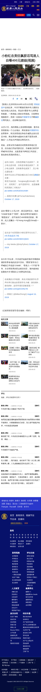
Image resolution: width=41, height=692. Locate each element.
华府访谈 (15, 572)
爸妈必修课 (15, 605)
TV (29, 15)
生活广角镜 (14, 616)
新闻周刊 (15, 569)
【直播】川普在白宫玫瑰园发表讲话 (14, 350)
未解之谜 (15, 592)
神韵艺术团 (14, 669)
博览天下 (21, 544)
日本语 (19, 507)
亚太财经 (15, 583)
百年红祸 (26, 635)
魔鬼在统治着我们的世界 (31, 627)
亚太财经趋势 (16, 580)
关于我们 (14, 660)
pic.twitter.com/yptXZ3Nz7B (16, 289)
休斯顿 (35, 501)
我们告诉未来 (27, 616)
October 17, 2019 (12, 199)
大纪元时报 (24, 669)
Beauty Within (14, 630)
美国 (14, 49)
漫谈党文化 (26, 646)
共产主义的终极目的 (29, 625)
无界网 (4, 675)
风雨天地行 (26, 638)
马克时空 (30, 580)
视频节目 (30, 515)
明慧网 (27, 672)
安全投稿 (14, 662)
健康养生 (29, 588)
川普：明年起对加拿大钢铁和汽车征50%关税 (34, 364)
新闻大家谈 (30, 556)
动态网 (34, 672)
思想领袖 (30, 567)
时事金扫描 (30, 561)
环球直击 (15, 558)
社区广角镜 (15, 577)
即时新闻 (29, 541)
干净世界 (34, 669)
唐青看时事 (30, 574)
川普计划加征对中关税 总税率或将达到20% (34, 326)
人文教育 (15, 588)
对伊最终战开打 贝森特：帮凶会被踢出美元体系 (14, 338)
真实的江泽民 (27, 633)
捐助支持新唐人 (16, 523)
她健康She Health (31, 594)
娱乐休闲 (14, 613)
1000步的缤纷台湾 (15, 639)
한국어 (26, 507)
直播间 (21, 519)
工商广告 (26, 651)
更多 (20, 675)
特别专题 (26, 613)
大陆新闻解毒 (31, 583)
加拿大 (17, 501)
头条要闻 (13, 541)
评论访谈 (30, 553)
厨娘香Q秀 (13, 635)
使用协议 (5, 662)
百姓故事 (26, 643)
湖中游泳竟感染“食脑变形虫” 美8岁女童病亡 (34, 338)
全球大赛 (21, 546)
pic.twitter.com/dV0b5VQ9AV (17, 239)
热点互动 (30, 558)
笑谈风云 (15, 594)
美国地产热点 (16, 610)
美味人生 (13, 627)
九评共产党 (26, 630)
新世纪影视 (13, 675)
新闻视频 (16, 553)
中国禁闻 (15, 561)
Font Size (30, 98)
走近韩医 (29, 605)
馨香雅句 (15, 599)
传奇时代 (26, 619)
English (30, 504)
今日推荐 (13, 544)
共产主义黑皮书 (28, 641)
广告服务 (22, 662)
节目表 (13, 519)
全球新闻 (15, 556)
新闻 (12, 531)
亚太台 (15, 504)
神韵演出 (13, 546)
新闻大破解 (30, 569)
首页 (2, 49)
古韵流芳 (15, 597)
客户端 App (6, 665)
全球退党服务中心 (16, 672)
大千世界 (13, 633)
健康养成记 (29, 599)
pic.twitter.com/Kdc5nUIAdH (16, 191)
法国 (3, 504)
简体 (38, 2)
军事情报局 (30, 572)
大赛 (20, 2)
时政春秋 (30, 564)
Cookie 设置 (20, 689)
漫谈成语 (15, 602)
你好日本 (13, 619)
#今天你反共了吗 (12, 236)
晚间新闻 (15, 564)
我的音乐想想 (14, 643)
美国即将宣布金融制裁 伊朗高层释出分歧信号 (14, 378)
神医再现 (29, 602)
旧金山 (8, 504)
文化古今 (15, 608)
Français (5, 507)
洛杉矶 (23, 501)
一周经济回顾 (16, 574)
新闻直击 (15, 567)
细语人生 (30, 585)
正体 (34, 2)
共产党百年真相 (28, 622)
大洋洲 (29, 501)
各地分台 (27, 2)
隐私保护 (31, 660)
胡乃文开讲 (29, 597)
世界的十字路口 (32, 577)
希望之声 (5, 672)
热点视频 (21, 541)
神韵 (15, 2)
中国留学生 (26, 117)
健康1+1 (28, 592)
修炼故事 (26, 649)
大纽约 (11, 501)
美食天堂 (13, 625)
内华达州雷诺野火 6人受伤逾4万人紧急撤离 (14, 326)
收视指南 (22, 660)
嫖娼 (36, 175)
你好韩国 (13, 622)
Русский (13, 507)
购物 (26, 523)
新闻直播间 (21, 15)
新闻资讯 (9, 49)
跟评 (37, 405)
